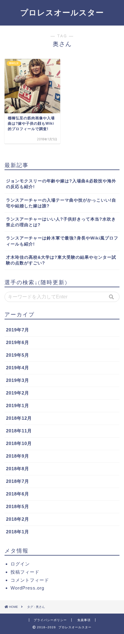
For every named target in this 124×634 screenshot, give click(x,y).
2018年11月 (19, 430)
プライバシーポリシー (50, 620)
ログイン (20, 563)
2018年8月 (17, 468)
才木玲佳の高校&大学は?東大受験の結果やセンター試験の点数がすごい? (61, 260)
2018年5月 (17, 506)
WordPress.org (27, 587)
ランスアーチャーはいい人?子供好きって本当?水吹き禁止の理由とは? (61, 222)
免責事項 (84, 620)
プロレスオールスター (62, 12)
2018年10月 (19, 443)
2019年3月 (17, 380)
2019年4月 (17, 367)
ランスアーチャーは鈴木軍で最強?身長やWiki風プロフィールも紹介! (62, 241)
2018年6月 (17, 493)
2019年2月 (17, 392)
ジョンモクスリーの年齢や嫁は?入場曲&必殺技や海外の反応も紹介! (61, 184)
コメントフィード (30, 580)
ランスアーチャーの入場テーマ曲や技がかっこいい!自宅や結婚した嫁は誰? (61, 203)
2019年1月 (17, 405)
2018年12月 (19, 418)
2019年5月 (17, 355)
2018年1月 (17, 531)
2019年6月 (17, 342)
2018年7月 (17, 481)
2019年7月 (17, 329)
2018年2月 (17, 519)
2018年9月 (17, 456)
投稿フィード (25, 572)
